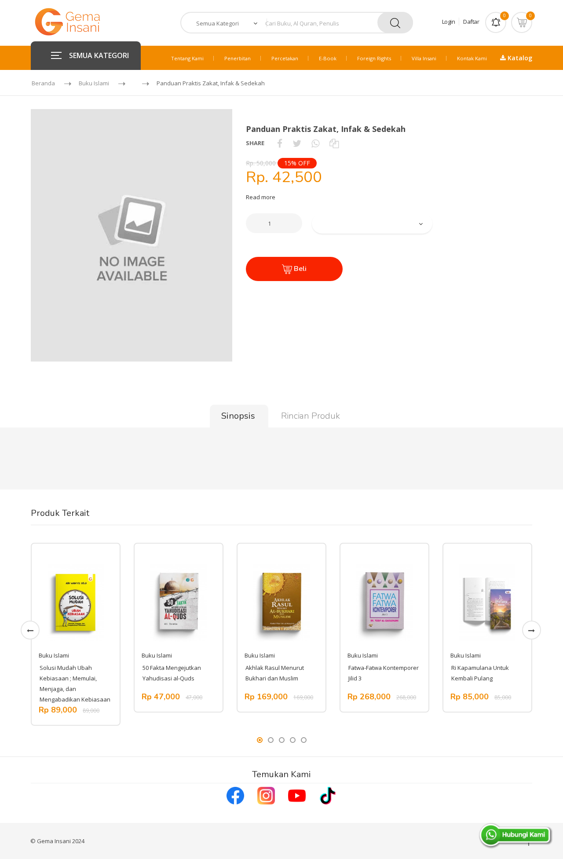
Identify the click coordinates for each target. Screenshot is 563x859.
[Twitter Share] (296, 143)
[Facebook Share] (279, 143)
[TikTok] (327, 795)
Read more (260, 197)
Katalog (519, 58)
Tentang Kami (187, 58)
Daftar (471, 22)
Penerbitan (237, 58)
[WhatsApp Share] (315, 143)
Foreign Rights (374, 58)
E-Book (327, 58)
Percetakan (284, 58)
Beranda (43, 83)
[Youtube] (297, 795)
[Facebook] (235, 795)
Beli (299, 269)
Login (448, 22)
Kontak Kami (472, 58)
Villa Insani (424, 58)
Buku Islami (94, 83)
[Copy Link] (334, 143)
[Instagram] (266, 795)
